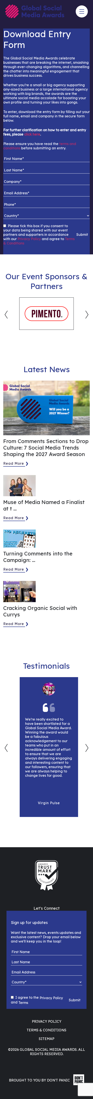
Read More (13, 463)
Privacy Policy (29, 239)
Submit (82, 234)
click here (32, 134)
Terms (23, 1002)
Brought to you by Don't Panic (39, 1080)
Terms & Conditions (46, 1030)
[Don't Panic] (77, 1084)
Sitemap (46, 1039)
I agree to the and (37, 1000)
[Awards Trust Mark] (46, 875)
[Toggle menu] (82, 11)
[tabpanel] (46, 313)
